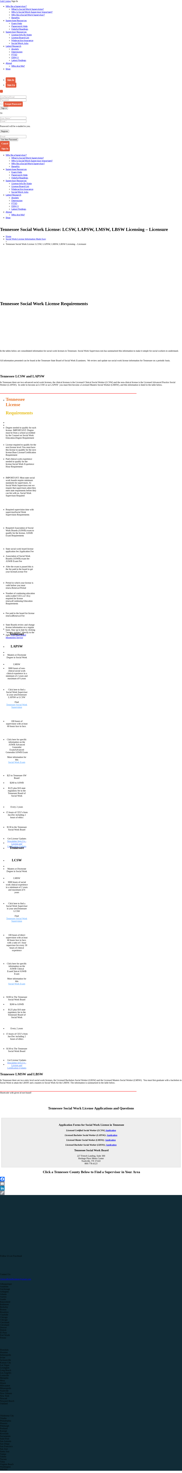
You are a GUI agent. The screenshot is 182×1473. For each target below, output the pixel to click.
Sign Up (11, 85)
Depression (16, 51)
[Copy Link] (91, 1192)
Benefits (15, 17)
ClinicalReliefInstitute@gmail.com (15, 1279)
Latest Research (13, 46)
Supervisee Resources (16, 20)
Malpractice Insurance (22, 40)
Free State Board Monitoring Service (16, 636)
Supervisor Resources (16, 31)
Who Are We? (18, 66)
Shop (8, 68)
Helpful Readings (19, 29)
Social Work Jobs (19, 43)
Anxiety (15, 48)
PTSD (14, 54)
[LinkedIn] (91, 1188)
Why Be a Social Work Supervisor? (28, 14)
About (9, 63)
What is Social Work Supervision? (27, 9)
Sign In (10, 80)
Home (8, 236)
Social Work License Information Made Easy (26, 239)
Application (110, 1130)
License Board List (20, 37)
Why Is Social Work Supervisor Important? (32, 12)
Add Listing (5, 1)
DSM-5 (15, 57)
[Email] (91, 1183)
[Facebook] (91, 1179)
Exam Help (16, 23)
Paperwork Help (19, 26)
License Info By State (21, 34)
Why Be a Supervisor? (16, 6)
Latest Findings (18, 60)
